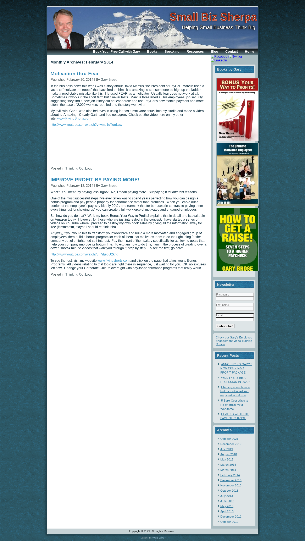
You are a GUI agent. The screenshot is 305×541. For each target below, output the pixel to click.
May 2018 (226, 459)
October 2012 (229, 521)
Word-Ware (158, 538)
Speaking (172, 51)
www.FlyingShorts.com (74, 118)
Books (152, 51)
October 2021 (229, 438)
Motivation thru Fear (74, 73)
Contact (231, 51)
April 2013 (227, 511)
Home (249, 51)
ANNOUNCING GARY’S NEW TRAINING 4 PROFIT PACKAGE (236, 368)
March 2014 (228, 469)
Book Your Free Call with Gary (116, 51)
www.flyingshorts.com (113, 260)
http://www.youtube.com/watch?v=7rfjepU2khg (84, 254)
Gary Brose (109, 79)
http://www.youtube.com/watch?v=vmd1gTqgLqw (86, 124)
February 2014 (230, 475)
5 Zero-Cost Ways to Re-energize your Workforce (234, 404)
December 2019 (231, 444)
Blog (214, 51)
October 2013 (229, 490)
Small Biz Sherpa (213, 17)
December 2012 (231, 516)
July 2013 (226, 495)
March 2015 (228, 464)
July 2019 (226, 449)
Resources (195, 51)
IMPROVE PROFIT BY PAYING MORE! (94, 179)
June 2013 (227, 501)
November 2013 (231, 485)
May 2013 (226, 506)
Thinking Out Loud (79, 168)
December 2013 (231, 480)
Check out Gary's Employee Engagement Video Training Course (234, 341)
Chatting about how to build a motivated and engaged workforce (235, 391)
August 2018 (228, 454)
